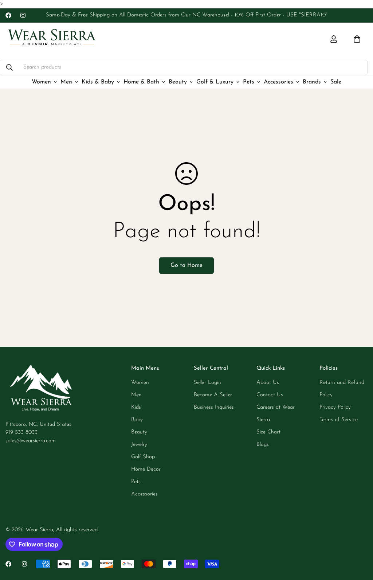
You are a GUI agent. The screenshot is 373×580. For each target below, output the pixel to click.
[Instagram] (23, 15)
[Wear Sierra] (51, 39)
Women (41, 82)
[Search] (9, 67)
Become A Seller (213, 395)
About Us (267, 382)
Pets (248, 82)
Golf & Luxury (214, 82)
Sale (335, 82)
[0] (357, 39)
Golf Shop (143, 457)
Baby (137, 420)
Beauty (178, 82)
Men (66, 82)
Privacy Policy (335, 407)
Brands (312, 82)
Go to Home (186, 265)
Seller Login (207, 382)
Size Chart (268, 432)
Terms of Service (338, 420)
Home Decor (146, 469)
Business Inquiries (214, 407)
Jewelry (139, 444)
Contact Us (269, 395)
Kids (136, 407)
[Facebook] (8, 15)
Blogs (262, 444)
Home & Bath (141, 82)
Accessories (278, 82)
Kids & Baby (98, 82)
